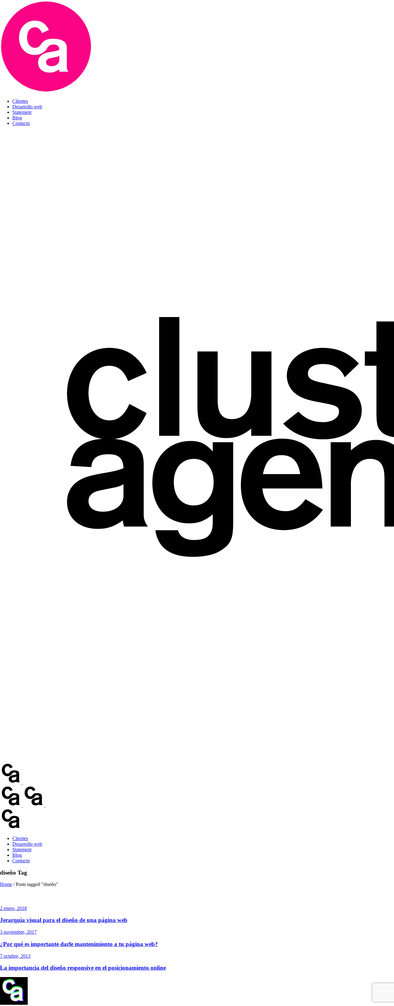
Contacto (21, 123)
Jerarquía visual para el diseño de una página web (63, 920)
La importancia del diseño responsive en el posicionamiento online (83, 967)
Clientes (20, 101)
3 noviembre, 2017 (18, 932)
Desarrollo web (27, 106)
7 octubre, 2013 (15, 956)
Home (6, 884)
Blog (17, 117)
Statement (21, 112)
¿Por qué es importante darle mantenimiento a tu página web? (79, 944)
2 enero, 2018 (13, 908)
